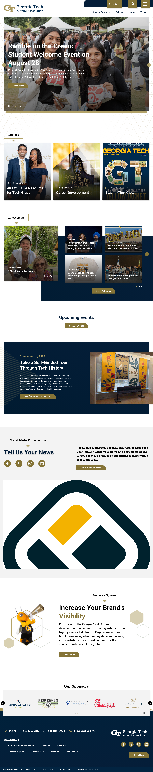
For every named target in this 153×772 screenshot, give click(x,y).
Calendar (120, 12)
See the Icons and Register (38, 396)
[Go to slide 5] (23, 106)
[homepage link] (24, 8)
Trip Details (18, 83)
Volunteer (145, 12)
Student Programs (101, 12)
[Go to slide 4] (20, 106)
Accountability (65, 769)
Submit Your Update (91, 467)
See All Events (76, 325)
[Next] (149, 65)
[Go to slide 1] (13, 106)
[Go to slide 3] (18, 106)
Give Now (114, 4)
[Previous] (4, 65)
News (132, 12)
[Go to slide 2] (15, 106)
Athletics (55, 752)
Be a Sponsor (72, 752)
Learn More (69, 654)
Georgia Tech (37, 752)
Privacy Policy (47, 769)
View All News (103, 291)
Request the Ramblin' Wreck (88, 769)
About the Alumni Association (21, 745)
